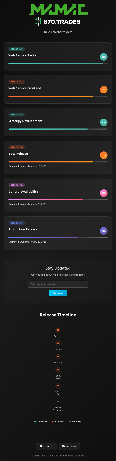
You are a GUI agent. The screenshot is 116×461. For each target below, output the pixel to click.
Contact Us (48, 446)
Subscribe (58, 293)
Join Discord (71, 446)
